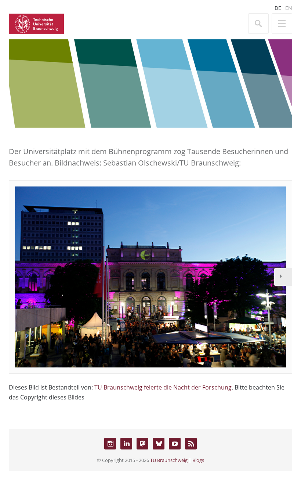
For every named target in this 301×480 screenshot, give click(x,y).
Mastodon (142, 443)
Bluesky (158, 443)
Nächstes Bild (283, 277)
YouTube (175, 443)
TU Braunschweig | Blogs (177, 460)
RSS (191, 443)
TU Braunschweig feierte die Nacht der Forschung (163, 387)
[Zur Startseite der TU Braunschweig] (36, 23)
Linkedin (126, 443)
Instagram (110, 443)
